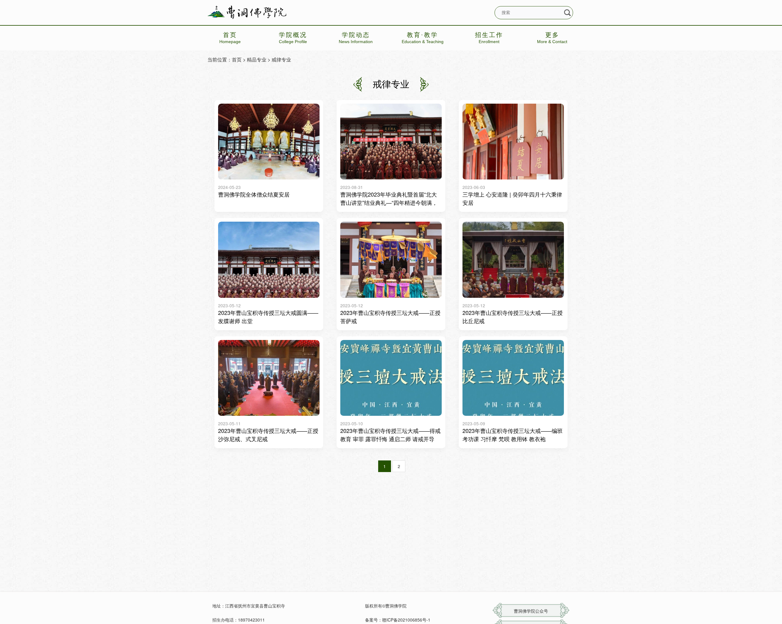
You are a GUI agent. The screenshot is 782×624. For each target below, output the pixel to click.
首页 (237, 59)
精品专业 (256, 59)
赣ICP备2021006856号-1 (406, 620)
